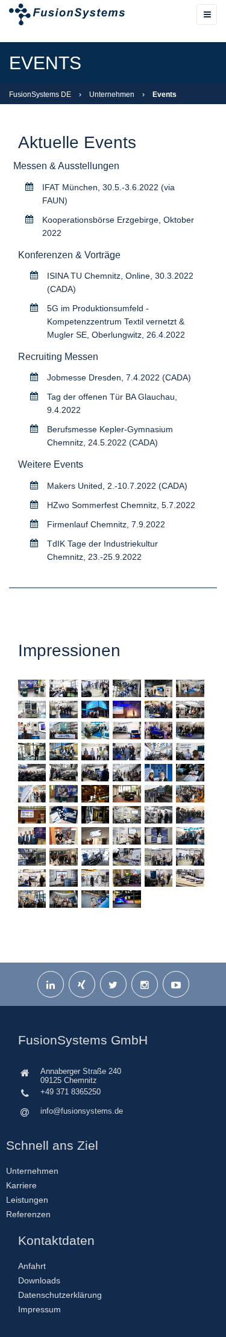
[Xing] (82, 984)
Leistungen (27, 1200)
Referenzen (28, 1214)
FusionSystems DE (40, 94)
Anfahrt (32, 1266)
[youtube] (176, 984)
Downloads (39, 1280)
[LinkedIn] (50, 984)
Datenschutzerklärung (60, 1295)
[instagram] (144, 984)
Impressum (39, 1309)
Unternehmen (111, 94)
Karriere (21, 1185)
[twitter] (113, 984)
